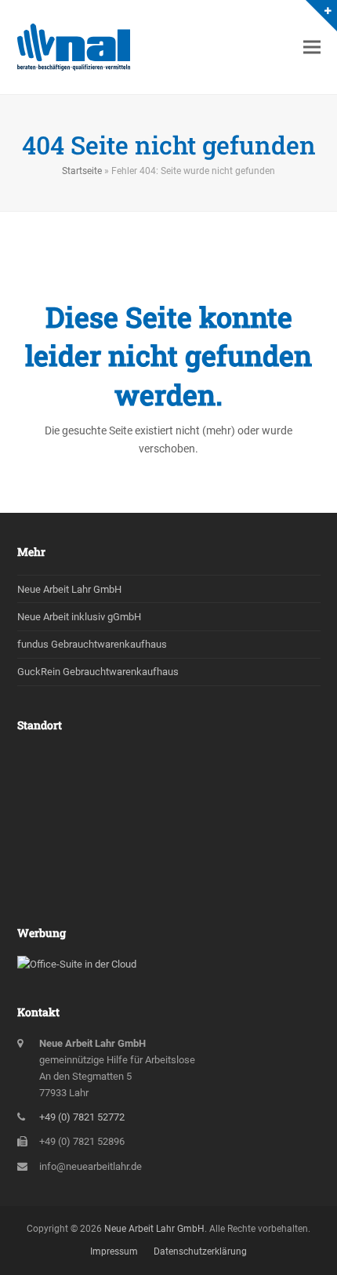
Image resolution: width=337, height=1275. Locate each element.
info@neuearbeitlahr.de (90, 1166)
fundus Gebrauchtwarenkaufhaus (92, 644)
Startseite (82, 170)
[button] (312, 47)
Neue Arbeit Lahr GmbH (69, 589)
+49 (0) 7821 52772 (82, 1117)
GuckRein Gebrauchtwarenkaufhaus (98, 671)
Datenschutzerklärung (200, 1251)
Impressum (114, 1251)
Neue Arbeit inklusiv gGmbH (79, 617)
